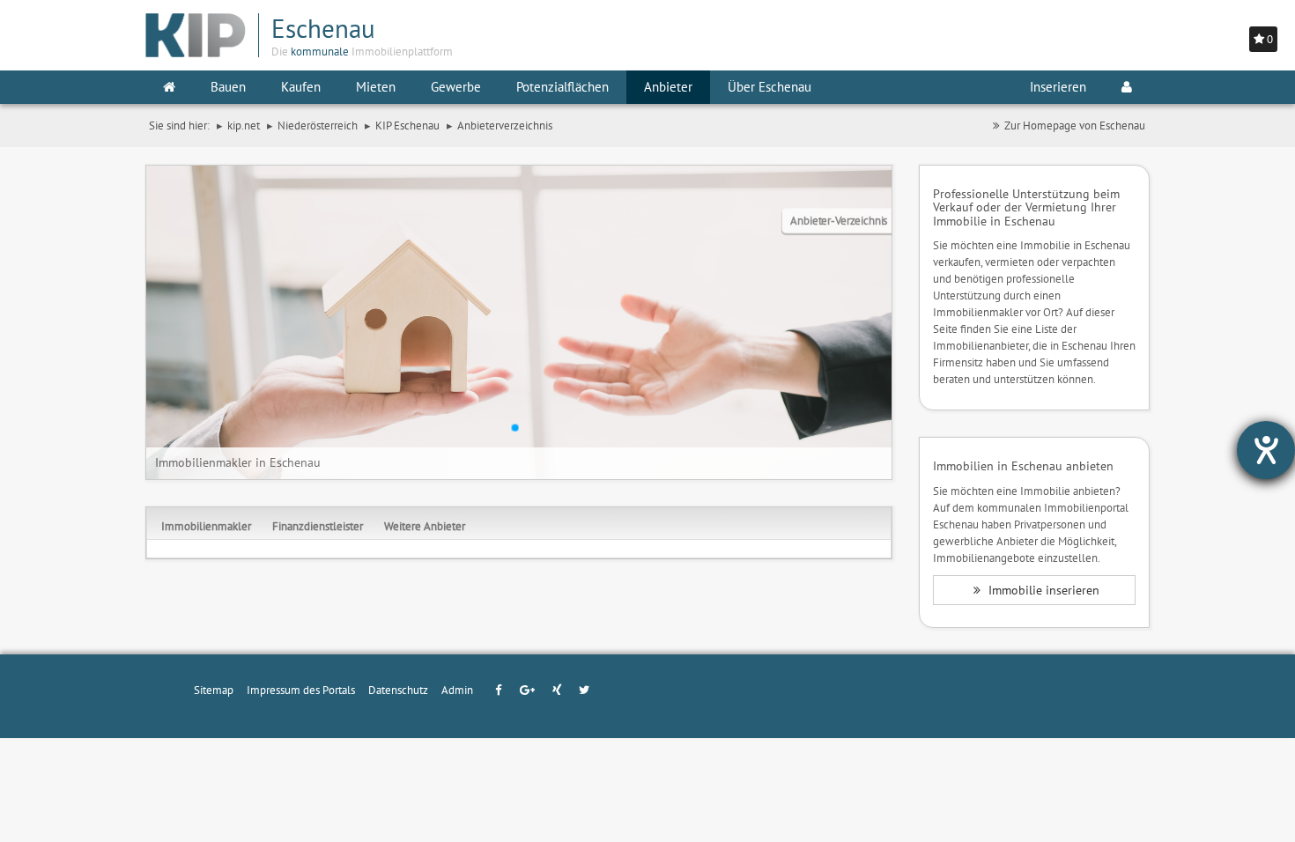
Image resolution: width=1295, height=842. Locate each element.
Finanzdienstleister (317, 526)
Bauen (228, 86)
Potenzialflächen (562, 86)
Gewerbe (456, 86)
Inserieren (1058, 86)
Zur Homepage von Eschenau (1074, 125)
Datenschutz (398, 690)
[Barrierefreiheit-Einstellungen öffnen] (1266, 450)
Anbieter (668, 86)
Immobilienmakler (206, 526)
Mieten (376, 86)
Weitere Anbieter (424, 526)
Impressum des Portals (301, 690)
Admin (457, 690)
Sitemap (213, 690)
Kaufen (301, 86)
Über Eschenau (769, 86)
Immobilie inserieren (1042, 590)
